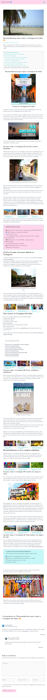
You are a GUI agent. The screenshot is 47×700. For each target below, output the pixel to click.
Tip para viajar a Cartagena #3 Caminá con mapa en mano (15, 65)
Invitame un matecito (11, 562)
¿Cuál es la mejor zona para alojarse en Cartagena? (15, 59)
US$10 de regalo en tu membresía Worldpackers (17, 232)
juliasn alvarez (8, 625)
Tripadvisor (37, 187)
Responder (42, 634)
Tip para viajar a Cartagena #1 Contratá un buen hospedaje (15, 57)
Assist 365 (31, 544)
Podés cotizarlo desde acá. (37, 546)
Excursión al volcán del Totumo (12, 350)
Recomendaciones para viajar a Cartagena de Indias (14, 54)
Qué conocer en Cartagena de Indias (12, 60)
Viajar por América (14, 42)
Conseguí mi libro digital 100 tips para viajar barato (18, 556)
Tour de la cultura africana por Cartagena (14, 349)
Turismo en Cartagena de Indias (10, 55)
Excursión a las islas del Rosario (12, 355)
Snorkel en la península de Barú (12, 346)
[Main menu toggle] (44, 2)
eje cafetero (25, 631)
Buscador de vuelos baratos (13, 247)
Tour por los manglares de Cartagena (13, 347)
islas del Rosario (24, 328)
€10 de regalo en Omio (12, 234)
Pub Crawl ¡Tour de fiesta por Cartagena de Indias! (16, 352)
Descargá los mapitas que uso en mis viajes (16, 560)
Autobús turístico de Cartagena (12, 354)
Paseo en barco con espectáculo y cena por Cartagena (17, 344)
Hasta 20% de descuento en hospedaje (15, 243)
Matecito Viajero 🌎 (6, 2)
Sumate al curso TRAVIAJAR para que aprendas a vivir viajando (21, 558)
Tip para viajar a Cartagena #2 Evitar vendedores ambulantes (16, 62)
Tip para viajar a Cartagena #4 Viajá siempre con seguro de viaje (16, 67)
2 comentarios (6, 42)
